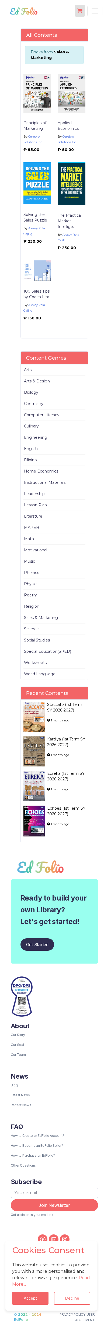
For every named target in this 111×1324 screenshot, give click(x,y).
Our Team (18, 1055)
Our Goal (17, 1045)
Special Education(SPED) (47, 651)
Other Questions (23, 1165)
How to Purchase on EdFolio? (33, 1155)
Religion (31, 606)
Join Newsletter (54, 1205)
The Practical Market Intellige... (70, 221)
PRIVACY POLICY (72, 1314)
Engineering (35, 437)
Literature (33, 516)
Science (31, 628)
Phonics (31, 572)
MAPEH (31, 527)
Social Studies (37, 640)
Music (29, 561)
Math (29, 538)
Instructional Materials (44, 482)
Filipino (30, 460)
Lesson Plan (35, 505)
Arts (28, 369)
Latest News (20, 1095)
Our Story (18, 1035)
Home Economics (41, 471)
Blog (14, 1085)
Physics (31, 583)
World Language (40, 674)
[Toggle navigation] (94, 11)
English (31, 448)
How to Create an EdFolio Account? (37, 1136)
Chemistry (33, 403)
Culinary (31, 426)
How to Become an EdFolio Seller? (37, 1146)
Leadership (34, 493)
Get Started (37, 944)
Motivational (35, 550)
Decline (72, 1298)
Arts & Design (37, 381)
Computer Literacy (41, 414)
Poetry (30, 595)
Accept (30, 1298)
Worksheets (35, 662)
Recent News (21, 1105)
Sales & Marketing (41, 617)
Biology (31, 392)
